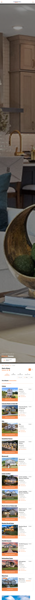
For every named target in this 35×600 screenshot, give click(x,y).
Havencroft (5, 456)
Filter (27, 377)
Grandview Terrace (7, 438)
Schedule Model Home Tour (10, 399)
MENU (1, 2)
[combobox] (17, 370)
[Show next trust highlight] (15, 360)
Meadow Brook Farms (8, 523)
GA (10, 365)
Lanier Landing (6, 473)
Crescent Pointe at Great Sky (10, 403)
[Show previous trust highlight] (2, 360)
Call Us (33, 2)
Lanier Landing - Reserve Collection (24, 477)
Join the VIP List (10, 589)
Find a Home (7, 365)
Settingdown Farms (7, 558)
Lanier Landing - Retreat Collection (23, 492)
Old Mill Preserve (6, 540)
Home (3, 365)
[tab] (7, 374)
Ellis (3, 421)
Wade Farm (5, 575)
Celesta (4, 386)
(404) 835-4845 (28, 580)
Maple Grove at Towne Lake (9, 505)
